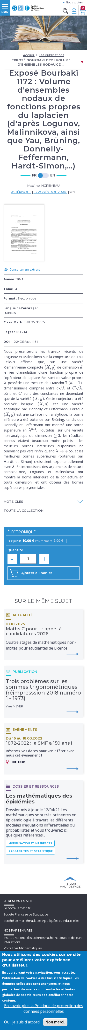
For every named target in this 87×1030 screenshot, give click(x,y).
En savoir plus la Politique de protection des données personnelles (43, 1008)
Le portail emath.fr (17, 908)
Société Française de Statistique (26, 914)
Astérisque (21, 192)
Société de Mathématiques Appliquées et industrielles (41, 921)
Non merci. (55, 1022)
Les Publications (51, 55)
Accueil (29, 55)
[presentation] (50, 367)
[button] (43, 501)
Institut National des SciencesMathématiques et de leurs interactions (43, 940)
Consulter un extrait (24, 269)
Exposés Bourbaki (50, 192)
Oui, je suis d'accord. (22, 1022)
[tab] (43, 501)
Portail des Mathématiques (23, 948)
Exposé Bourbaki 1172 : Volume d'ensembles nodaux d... (41, 62)
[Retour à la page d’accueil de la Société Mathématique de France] (28, 6)
